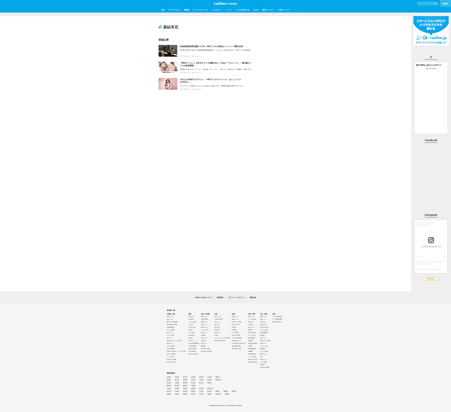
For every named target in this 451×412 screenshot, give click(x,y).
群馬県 (185, 380)
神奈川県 (218, 380)
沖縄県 (227, 394)
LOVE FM (263, 322)
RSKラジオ (251, 322)
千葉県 (201, 380)
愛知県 (169, 386)
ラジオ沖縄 (263, 362)
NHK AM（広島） (253, 359)
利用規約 (220, 297)
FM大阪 (234, 330)
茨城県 (169, 380)
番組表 (445, 3)
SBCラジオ (204, 343)
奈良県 (201, 388)
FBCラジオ (204, 332)
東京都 (209, 380)
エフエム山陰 (252, 319)
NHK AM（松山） (253, 362)
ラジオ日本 (192, 332)
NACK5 (191, 338)
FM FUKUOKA (264, 327)
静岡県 (185, 386)
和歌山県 (210, 388)
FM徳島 (250, 340)
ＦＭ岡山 (250, 324)
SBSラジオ (217, 332)
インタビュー (217, 10)
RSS (432, 279)
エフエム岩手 (171, 335)
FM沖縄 (262, 364)
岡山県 (169, 391)
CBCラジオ (217, 316)
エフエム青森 (171, 330)
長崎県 (185, 394)
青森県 (177, 377)
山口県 (201, 391)
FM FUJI (203, 340)
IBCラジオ (170, 332)
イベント (229, 10)
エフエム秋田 (171, 346)
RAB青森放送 (170, 327)
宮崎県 (209, 394)
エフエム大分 (264, 346)
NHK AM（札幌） (172, 359)
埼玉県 (193, 380)
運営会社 (253, 297)
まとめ (255, 10)
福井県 (209, 383)
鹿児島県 (218, 394)
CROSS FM (263, 324)
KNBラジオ (204, 322)
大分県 (201, 394)
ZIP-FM (216, 324)
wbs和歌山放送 (236, 346)
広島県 (177, 391)
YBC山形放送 (170, 348)
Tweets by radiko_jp (431, 68)
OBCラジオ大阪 (236, 322)
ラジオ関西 (235, 332)
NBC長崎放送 (264, 332)
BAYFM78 (191, 335)
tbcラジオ (170, 338)
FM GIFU (217, 330)
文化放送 (191, 319)
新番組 (186, 10)
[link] (429, 65)
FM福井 (203, 335)
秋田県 (201, 377)
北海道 (169, 377)
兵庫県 (177, 388)
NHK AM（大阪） (237, 348)
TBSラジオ (192, 316)
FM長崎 (262, 335)
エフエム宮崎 (264, 351)
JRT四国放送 (251, 338)
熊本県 (193, 394)
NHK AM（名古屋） (206, 351)
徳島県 (217, 391)
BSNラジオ (204, 316)
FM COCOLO (236, 324)
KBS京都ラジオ (236, 340)
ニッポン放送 (192, 322)
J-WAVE (191, 330)
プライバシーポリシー (236, 297)
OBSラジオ (263, 343)
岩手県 (185, 377)
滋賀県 (193, 388)
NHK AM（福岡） (265, 367)
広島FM (250, 330)
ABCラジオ (235, 316)
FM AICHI (217, 327)
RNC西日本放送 (252, 343)
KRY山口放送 (252, 332)
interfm (191, 324)
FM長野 (203, 346)
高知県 (234, 391)
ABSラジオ (170, 343)
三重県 (193, 386)
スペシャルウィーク (200, 10)
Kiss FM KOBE (236, 335)
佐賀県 (177, 394)
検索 (435, 3)
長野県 (185, 383)
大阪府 (169, 388)
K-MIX (216, 335)
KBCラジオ (263, 319)
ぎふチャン (217, 322)
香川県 (209, 391)
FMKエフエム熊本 (265, 340)
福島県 (217, 377)
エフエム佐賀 (264, 330)
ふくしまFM (170, 356)
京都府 (185, 388)
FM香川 (250, 346)
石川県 (193, 383)
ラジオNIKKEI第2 (277, 319)
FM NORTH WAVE (172, 324)
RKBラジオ (263, 316)
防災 (163, 10)
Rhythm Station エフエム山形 (176, 351)
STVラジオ (170, 319)
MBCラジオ (263, 354)
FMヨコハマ (192, 340)
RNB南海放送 (252, 348)
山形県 (209, 377)
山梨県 (177, 383)
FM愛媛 (250, 351)
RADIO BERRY (193, 348)
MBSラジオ (235, 319)
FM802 (234, 327)
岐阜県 (177, 386)
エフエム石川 (205, 330)
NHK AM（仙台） (172, 362)
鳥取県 (185, 391)
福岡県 (169, 394)
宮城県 (193, 377)
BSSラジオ (251, 316)
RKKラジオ (263, 338)
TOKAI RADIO (218, 319)
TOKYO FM (192, 327)
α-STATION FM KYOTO (239, 343)
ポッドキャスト (174, 10)
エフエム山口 (252, 335)
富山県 (201, 383)
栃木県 (177, 380)
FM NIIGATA (204, 319)
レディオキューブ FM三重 (222, 338)
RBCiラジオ (263, 359)
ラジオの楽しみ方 (242, 10)
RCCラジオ (251, 327)
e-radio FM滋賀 (236, 338)
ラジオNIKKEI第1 (277, 316)
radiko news (225, 3)
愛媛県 (226, 391)
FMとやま (204, 324)
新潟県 (169, 383)
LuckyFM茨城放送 (194, 343)
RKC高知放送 (252, 354)
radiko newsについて (203, 297)
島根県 (193, 391)
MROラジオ (204, 327)
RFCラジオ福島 (171, 354)
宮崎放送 (262, 348)
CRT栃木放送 (192, 346)
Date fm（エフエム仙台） (174, 340)
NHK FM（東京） (277, 322)
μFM (261, 356)
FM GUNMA (192, 351)
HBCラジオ (170, 316)
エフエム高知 (252, 356)
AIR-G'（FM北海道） (173, 322)
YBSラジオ (204, 338)
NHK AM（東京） (194, 354)
